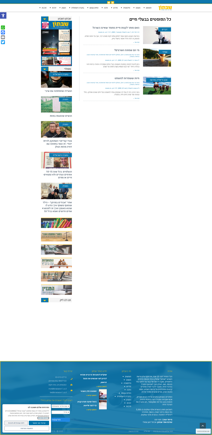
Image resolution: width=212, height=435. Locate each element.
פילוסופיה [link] (126, 7)
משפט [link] (138, 7)
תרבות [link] (44, 7)
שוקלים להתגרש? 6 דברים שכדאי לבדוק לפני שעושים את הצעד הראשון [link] (93, 378)
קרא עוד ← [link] (136, 42)
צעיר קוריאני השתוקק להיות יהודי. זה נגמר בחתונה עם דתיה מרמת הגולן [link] (57, 144)
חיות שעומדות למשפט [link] (127, 78)
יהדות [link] (54, 7)
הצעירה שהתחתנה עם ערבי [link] (58, 91)
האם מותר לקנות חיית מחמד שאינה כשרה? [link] (115, 28)
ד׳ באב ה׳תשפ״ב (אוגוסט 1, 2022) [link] (121, 32)
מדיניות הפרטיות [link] (43, 418)
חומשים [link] (148, 7)
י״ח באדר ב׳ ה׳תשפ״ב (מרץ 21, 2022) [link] (128, 60)
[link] (3, 15)
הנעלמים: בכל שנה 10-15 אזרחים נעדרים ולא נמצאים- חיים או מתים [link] (57, 174)
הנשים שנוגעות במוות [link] (61, 116)
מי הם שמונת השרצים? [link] (126, 50)
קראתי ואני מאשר (39, 423)
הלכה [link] (106, 7)
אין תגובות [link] (101, 32)
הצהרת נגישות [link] (134, 431)
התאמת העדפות (27, 428)
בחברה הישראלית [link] (77, 7)
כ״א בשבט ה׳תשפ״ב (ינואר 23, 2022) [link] (128, 88)
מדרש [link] (115, 7)
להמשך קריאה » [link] (101, 386)
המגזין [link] (64, 7)
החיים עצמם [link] (94, 7)
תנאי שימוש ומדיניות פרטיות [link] (163, 431)
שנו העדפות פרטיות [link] (203, 431)
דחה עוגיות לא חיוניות (16, 423)
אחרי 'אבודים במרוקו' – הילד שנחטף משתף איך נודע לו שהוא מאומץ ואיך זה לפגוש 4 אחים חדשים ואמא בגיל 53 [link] (57, 207)
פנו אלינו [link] (147, 431)
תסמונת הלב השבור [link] (88, 391)
